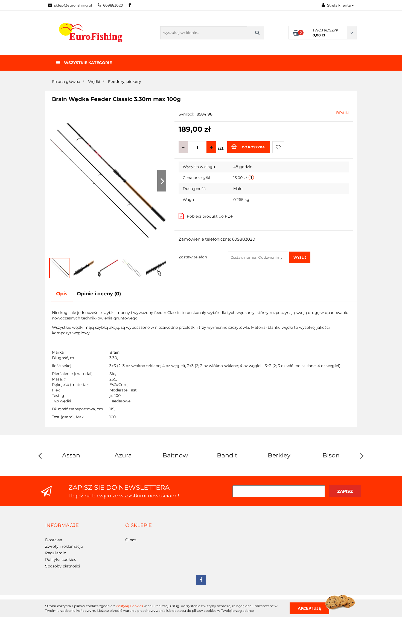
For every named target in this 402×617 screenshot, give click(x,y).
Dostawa (53, 539)
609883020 (113, 5)
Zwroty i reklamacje (64, 546)
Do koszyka (253, 147)
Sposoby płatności (62, 566)
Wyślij (299, 257)
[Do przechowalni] (278, 147)
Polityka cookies (60, 559)
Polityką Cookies (129, 606)
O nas (130, 539)
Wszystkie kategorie (87, 62)
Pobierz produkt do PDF (210, 216)
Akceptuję (309, 608)
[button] (62, 525)
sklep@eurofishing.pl (73, 5)
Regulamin (55, 552)
